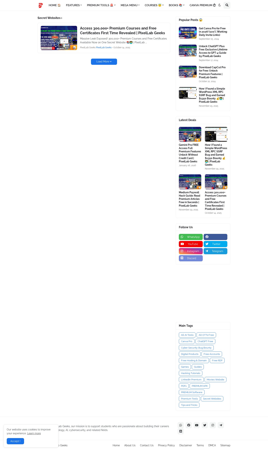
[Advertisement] (198, 292)
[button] (219, 5)
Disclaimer (185, 445)
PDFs (184, 386)
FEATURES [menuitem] (73, 5)
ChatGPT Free (205, 341)
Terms (200, 445)
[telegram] (221, 425)
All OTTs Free (206, 335)
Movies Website (215, 379)
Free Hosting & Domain (194, 360)
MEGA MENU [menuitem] (129, 5)
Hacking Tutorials (190, 373)
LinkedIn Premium (191, 379)
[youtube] (197, 425)
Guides (198, 366)
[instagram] (213, 425)
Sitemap (225, 445)
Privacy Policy (166, 445)
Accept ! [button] (15, 441)
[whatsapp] (181, 425)
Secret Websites (212, 398)
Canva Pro (186, 341)
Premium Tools (189, 398)
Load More (102, 61)
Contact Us (147, 445)
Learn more (34, 433)
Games (185, 366)
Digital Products (189, 354)
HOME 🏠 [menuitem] (55, 5)
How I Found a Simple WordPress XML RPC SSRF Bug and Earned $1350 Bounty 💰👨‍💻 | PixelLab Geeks (212, 95)
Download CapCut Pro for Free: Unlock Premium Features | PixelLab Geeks (212, 72)
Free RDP (217, 360)
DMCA (212, 445)
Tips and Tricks (189, 405)
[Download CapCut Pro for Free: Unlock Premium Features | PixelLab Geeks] (188, 72)
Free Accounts (212, 354)
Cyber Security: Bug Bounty (196, 347)
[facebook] (216, 237)
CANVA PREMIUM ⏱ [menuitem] (203, 5)
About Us (129, 445)
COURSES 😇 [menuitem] (153, 5)
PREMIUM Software (191, 392)
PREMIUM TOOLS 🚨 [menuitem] (100, 5)
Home (116, 445)
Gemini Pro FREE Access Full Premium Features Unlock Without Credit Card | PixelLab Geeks (190, 153)
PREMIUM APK (200, 386)
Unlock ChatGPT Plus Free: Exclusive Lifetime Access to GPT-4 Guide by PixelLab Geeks (213, 51)
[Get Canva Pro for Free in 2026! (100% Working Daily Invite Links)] (188, 33)
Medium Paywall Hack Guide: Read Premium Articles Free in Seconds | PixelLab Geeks (189, 199)
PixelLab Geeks (58, 445)
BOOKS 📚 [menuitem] (175, 5)
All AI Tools (187, 335)
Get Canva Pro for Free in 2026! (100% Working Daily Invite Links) (213, 31)
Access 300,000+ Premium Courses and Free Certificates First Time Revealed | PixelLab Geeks (122, 30)
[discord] (181, 431)
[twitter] (205, 425)
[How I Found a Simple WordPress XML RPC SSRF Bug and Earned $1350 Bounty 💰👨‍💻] (188, 93)
